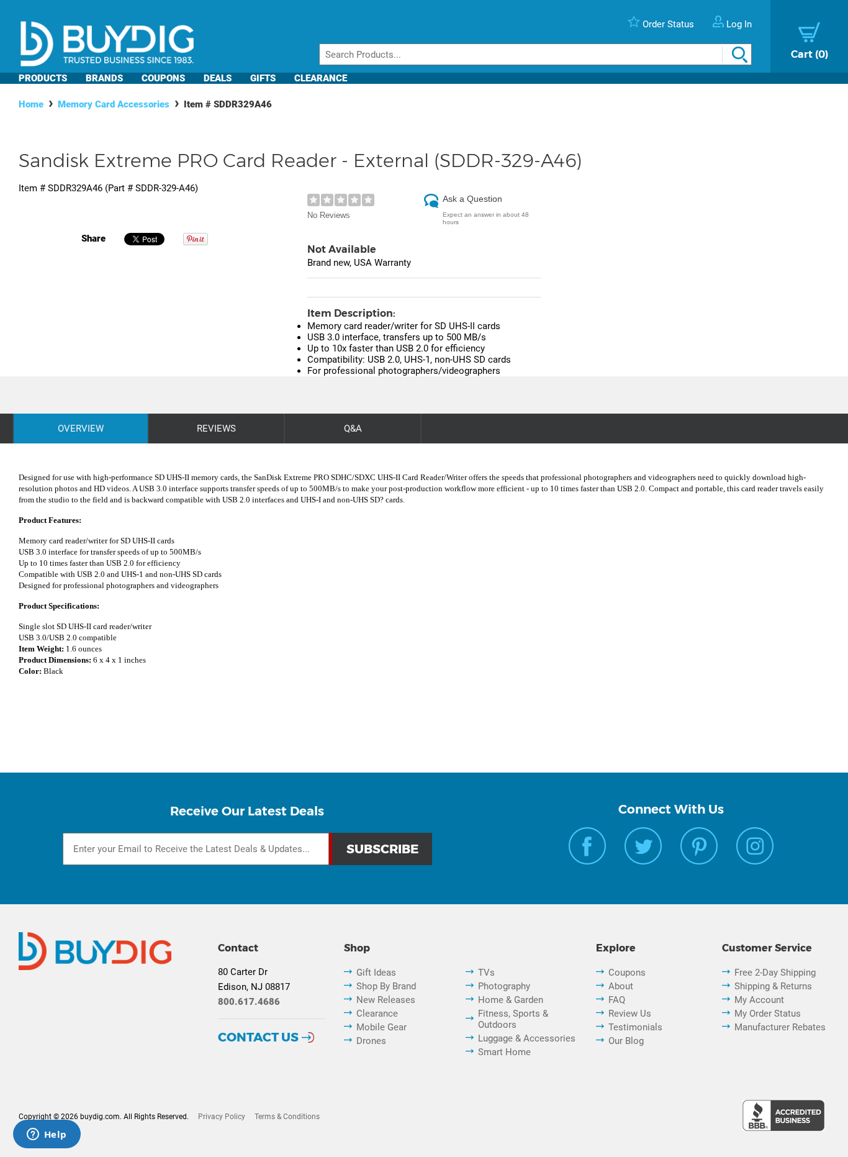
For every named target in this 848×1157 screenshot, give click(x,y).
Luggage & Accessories (526, 1038)
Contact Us (258, 1037)
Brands (104, 78)
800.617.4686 (249, 1001)
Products (43, 78)
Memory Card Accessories (113, 104)
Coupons (163, 78)
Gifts (263, 78)
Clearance (320, 78)
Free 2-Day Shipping (775, 972)
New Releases (385, 999)
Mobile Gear (381, 1027)
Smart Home (504, 1052)
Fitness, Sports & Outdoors (513, 1019)
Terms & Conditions (287, 1116)
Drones (371, 1040)
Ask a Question (472, 199)
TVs (486, 972)
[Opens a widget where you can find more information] (46, 1135)
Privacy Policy (221, 1116)
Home (31, 104)
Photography (504, 986)
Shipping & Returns (773, 986)
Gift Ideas (376, 972)
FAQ (616, 999)
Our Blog (626, 1040)
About (620, 986)
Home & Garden (510, 999)
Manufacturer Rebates (780, 1027)
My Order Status (767, 1013)
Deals (218, 78)
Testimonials (635, 1027)
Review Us (629, 1013)
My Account (759, 999)
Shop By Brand (386, 986)
